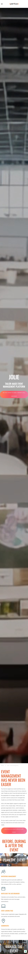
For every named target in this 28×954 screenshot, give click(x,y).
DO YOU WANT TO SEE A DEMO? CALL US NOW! (14, 394)
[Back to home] (14, 4)
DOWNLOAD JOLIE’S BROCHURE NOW (14, 830)
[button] (2, 4)
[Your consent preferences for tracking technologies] (25, 951)
